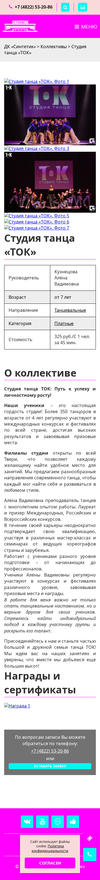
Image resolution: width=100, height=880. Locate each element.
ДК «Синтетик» (20, 46)
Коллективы (54, 46)
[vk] (27, 821)
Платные (64, 323)
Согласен (50, 863)
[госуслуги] (57, 821)
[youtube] (42, 821)
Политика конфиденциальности (50, 848)
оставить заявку (50, 766)
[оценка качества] (73, 821)
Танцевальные (70, 310)
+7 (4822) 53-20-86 (33, 7)
